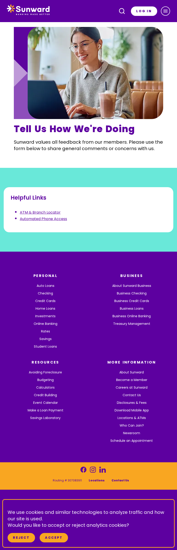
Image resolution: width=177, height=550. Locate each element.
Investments (45, 316)
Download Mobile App (132, 410)
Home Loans (45, 308)
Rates (45, 331)
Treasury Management (131, 323)
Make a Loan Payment (45, 410)
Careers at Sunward (132, 387)
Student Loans (45, 346)
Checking (45, 293)
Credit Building (45, 395)
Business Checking (132, 293)
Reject (21, 537)
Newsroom (131, 433)
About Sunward (131, 372)
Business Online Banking (131, 316)
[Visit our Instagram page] (93, 471)
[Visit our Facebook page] (83, 471)
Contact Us (132, 395)
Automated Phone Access (43, 218)
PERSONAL (45, 275)
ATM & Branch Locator (40, 212)
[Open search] (122, 11)
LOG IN (144, 11)
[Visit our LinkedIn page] (102, 471)
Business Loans (132, 308)
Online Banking (45, 323)
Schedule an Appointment (131, 440)
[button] (165, 11)
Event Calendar (45, 402)
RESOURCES (45, 362)
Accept (54, 537)
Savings (45, 339)
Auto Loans (45, 285)
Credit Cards (45, 301)
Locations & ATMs (132, 418)
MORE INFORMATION (131, 362)
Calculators (45, 387)
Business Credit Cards (131, 301)
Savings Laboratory (45, 418)
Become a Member (131, 380)
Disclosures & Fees (132, 402)
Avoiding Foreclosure (45, 372)
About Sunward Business (131, 285)
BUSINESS (131, 275)
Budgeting (45, 380)
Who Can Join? (132, 425)
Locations (97, 480)
